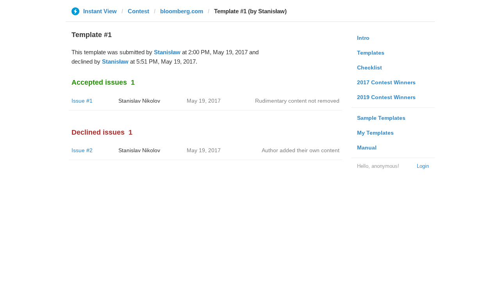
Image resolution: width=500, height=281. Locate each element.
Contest (138, 11)
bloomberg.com (181, 11)
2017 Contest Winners (386, 82)
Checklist (369, 67)
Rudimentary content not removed (297, 101)
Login (423, 166)
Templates (370, 53)
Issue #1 (82, 101)
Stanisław (167, 52)
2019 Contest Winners (386, 97)
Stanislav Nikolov (139, 101)
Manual (367, 147)
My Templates (375, 133)
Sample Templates (381, 118)
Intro (363, 38)
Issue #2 (82, 150)
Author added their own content (300, 150)
